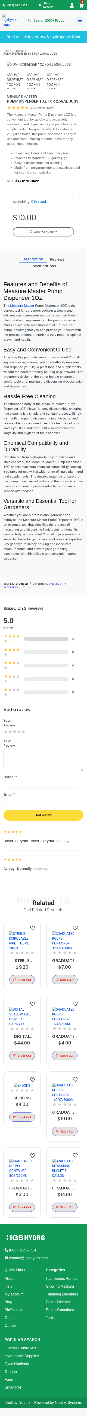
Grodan (11, 1372)
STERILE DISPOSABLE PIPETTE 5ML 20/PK (22, 961)
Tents (50, 1318)
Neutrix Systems (68, 1402)
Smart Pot (13, 1387)
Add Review (43, 815)
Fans (9, 1379)
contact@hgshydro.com (28, 1258)
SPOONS (22, 1098)
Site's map (13, 1310)
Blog (8, 1302)
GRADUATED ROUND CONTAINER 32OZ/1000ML (65, 961)
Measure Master (22, 305)
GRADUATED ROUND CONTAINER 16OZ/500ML (65, 1036)
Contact (11, 1318)
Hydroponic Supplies (22, 1356)
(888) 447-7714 (17, 5)
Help (8, 1286)
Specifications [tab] (43, 266)
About (9, 1278)
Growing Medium (60, 1286)
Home (7, 51)
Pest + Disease (58, 1302)
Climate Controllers (20, 1348)
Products (20, 51)
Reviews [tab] (57, 259)
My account (14, 1294)
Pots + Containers (60, 1310)
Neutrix (24, 1402)
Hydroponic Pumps (61, 1278)
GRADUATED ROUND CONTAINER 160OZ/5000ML (65, 1112)
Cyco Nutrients (17, 1364)
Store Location (48, 5)
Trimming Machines (62, 1294)
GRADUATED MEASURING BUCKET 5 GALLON (65, 1188)
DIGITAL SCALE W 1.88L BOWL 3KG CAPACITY (22, 1036)
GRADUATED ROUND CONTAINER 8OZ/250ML (22, 1188)
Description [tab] (33, 259)
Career (10, 1326)
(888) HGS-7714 (22, 1250)
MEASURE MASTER (22, 96)
